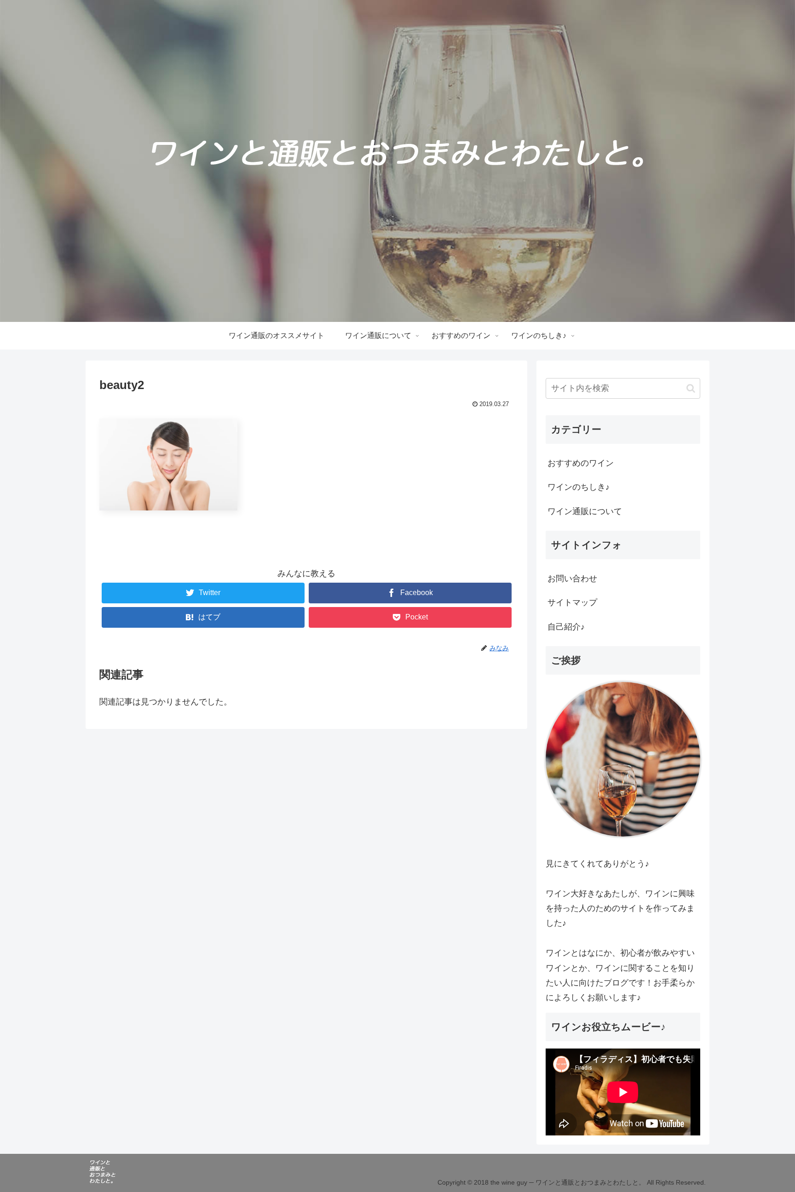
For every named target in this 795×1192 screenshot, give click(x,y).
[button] (691, 388)
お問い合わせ (572, 578)
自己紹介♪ (566, 626)
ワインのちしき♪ (578, 487)
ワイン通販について (584, 511)
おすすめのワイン (580, 463)
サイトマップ (572, 602)
